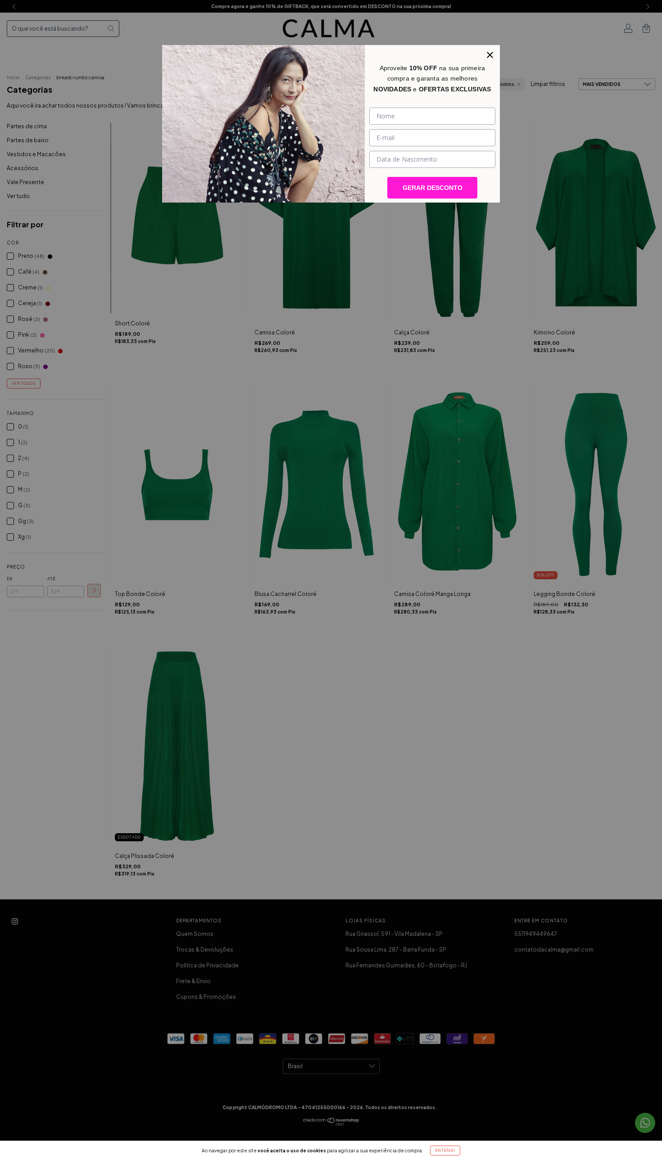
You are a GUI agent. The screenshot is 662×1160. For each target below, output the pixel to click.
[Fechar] (490, 55)
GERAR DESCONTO (432, 187)
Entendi (445, 1150)
